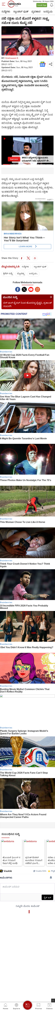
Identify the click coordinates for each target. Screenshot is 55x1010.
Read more (14, 159)
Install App (41, 5)
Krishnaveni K (11, 58)
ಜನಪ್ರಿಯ (48, 11)
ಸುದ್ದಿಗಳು (5, 11)
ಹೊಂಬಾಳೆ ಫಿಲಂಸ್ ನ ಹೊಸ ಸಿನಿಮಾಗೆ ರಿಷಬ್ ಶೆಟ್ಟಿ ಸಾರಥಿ (11, 860)
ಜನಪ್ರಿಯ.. (33, 273)
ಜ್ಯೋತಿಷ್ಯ (20, 273)
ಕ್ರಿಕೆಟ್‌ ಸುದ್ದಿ (7, 273)
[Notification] (51, 4)
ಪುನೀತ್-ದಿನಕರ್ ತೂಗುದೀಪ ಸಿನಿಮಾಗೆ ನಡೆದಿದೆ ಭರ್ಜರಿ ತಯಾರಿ (33, 860)
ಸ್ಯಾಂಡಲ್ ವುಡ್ (20, 11)
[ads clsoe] (53, 1000)
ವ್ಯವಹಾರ (35, 11)
